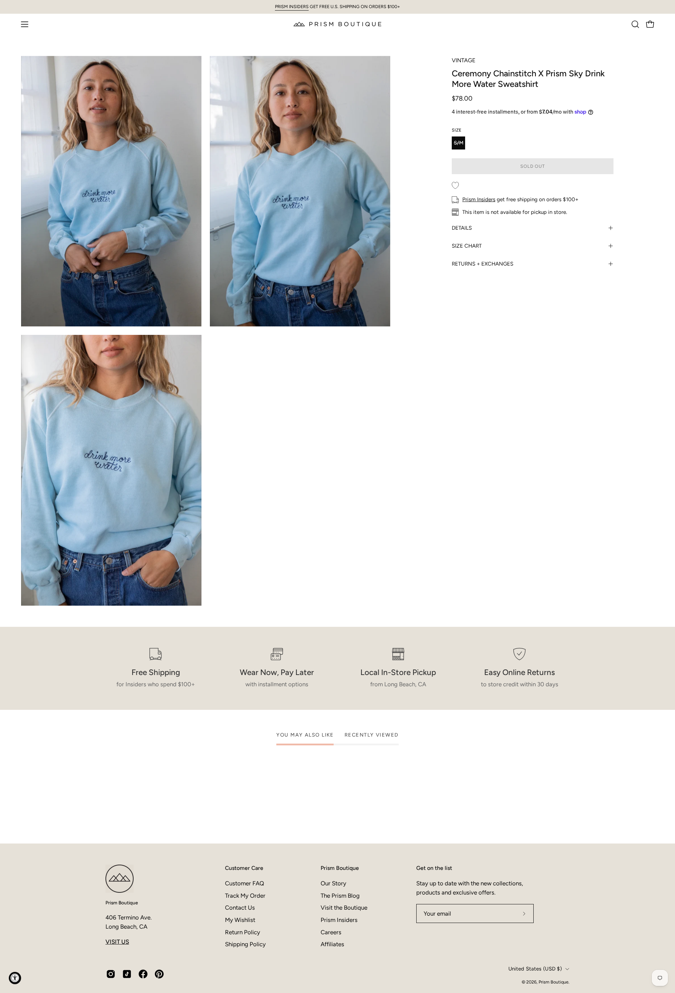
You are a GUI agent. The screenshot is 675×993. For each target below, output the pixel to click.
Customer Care (244, 868)
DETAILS (462, 228)
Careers (331, 931)
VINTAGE (463, 60)
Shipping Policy (245, 944)
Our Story (333, 883)
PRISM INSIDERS (292, 6)
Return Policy (242, 931)
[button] (635, 24)
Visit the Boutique (344, 907)
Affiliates (332, 944)
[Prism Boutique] (337, 24)
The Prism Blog (340, 895)
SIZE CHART (467, 246)
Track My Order (245, 895)
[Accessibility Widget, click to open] (15, 978)
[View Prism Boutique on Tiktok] (127, 974)
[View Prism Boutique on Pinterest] (159, 974)
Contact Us (240, 907)
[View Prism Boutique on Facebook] (143, 974)
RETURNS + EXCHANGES (482, 264)
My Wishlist (240, 919)
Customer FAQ (244, 883)
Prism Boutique (121, 902)
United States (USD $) (535, 969)
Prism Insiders (478, 199)
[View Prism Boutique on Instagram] (110, 974)
